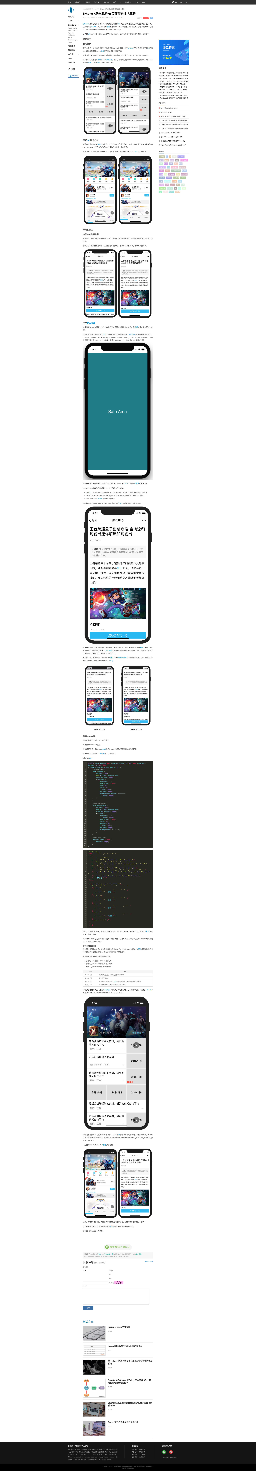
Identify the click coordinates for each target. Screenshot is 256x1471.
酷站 (114, 2)
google (162, 185)
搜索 (176, 2)
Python (171, 192)
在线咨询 (134, 1454)
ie (134, 334)
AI (89, 492)
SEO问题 (171, 174)
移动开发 (97, 2)
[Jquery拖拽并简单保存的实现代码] (94, 1428)
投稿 (143, 2)
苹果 (99, 60)
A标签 (137, 483)
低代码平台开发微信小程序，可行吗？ (172, 92)
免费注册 (142, 1457)
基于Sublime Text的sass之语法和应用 (172, 137)
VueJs (75, 28)
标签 (136, 2)
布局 (119, 503)
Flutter (70, 42)
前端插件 (77, 2)
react (161, 174)
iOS (104, 334)
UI (120, 2)
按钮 (136, 327)
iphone (130, 48)
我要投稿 (75, 75)
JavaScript (182, 167)
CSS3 (174, 181)
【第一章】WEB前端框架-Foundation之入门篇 (174, 128)
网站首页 (71, 17)
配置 (111, 1226)
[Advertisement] (174, 24)
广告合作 (134, 1452)
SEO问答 (184, 174)
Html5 (96, 9)
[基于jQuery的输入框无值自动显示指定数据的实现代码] (94, 1367)
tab (88, 140)
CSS (104, 749)
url (119, 1135)
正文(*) (85, 1286)
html (180, 163)
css (90, 758)
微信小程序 (183, 160)
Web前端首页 (87, 9)
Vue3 (166, 160)
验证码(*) (111, 1283)
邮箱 (110, 1274)
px (148, 48)
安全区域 (91, 323)
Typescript (71, 33)
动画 (177, 174)
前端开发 (170, 188)
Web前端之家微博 (171, 1452)
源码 (141, 647)
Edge (165, 192)
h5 (89, 34)
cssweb (183, 178)
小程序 (184, 171)
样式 (147, 931)
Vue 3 (161, 171)
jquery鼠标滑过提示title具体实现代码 (125, 1346)
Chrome (162, 178)
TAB (98, 144)
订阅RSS (142, 1454)
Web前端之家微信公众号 (164, 1452)
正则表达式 (71, 35)
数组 (167, 185)
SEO (70, 58)
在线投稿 (142, 1452)
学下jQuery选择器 (166, 112)
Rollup (70, 37)
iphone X (146, 18)
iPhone (93, 27)
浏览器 (178, 192)
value (100, 498)
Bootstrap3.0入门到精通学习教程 (170, 133)
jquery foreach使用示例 (119, 1327)
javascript (181, 156)
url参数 (106, 990)
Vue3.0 (75, 30)
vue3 (166, 163)
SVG (161, 163)
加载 (115, 981)
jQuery (70, 28)
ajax (76, 40)
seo (177, 160)
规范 (102, 51)
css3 (175, 163)
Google (167, 171)
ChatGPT (162, 167)
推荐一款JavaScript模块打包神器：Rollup (173, 116)
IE (126, 483)
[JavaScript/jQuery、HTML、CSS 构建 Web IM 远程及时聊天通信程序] (94, 1388)
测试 (111, 658)
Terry (100, 1254)
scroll (110, 650)
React (69, 30)
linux (161, 181)
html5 (161, 160)
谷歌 (179, 181)
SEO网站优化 (176, 171)
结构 (103, 753)
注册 (185, 2)
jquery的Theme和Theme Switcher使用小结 (173, 145)
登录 (181, 2)
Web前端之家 (109, 1254)
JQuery (162, 156)
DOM (100, 753)
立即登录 (134, 1457)
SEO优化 (176, 178)
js (170, 156)
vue (168, 167)
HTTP (149, 990)
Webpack (70, 40)
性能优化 (87, 2)
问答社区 (128, 2)
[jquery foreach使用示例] (94, 1333)
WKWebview (122, 658)
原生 (139, 949)
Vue (178, 185)
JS (167, 156)
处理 (89, 62)
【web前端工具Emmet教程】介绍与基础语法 (174, 120)
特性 (104, 1145)
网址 (110, 1278)
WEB (131, 334)
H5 (151, 18)
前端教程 (174, 167)
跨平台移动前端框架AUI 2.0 (169, 108)
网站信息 (142, 1449)
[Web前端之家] (71, 11)
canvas (169, 178)
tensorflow (167, 181)
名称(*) (111, 1270)
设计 (108, 27)
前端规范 (106, 2)
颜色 (136, 151)
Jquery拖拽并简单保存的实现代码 (123, 1422)
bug (111, 660)
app (161, 192)
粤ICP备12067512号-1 (128, 1468)
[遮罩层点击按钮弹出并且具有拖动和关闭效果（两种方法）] (94, 1409)
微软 (184, 188)
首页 (69, 2)
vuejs (174, 156)
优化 (99, 62)
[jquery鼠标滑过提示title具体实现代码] (94, 1350)
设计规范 (109, 60)
